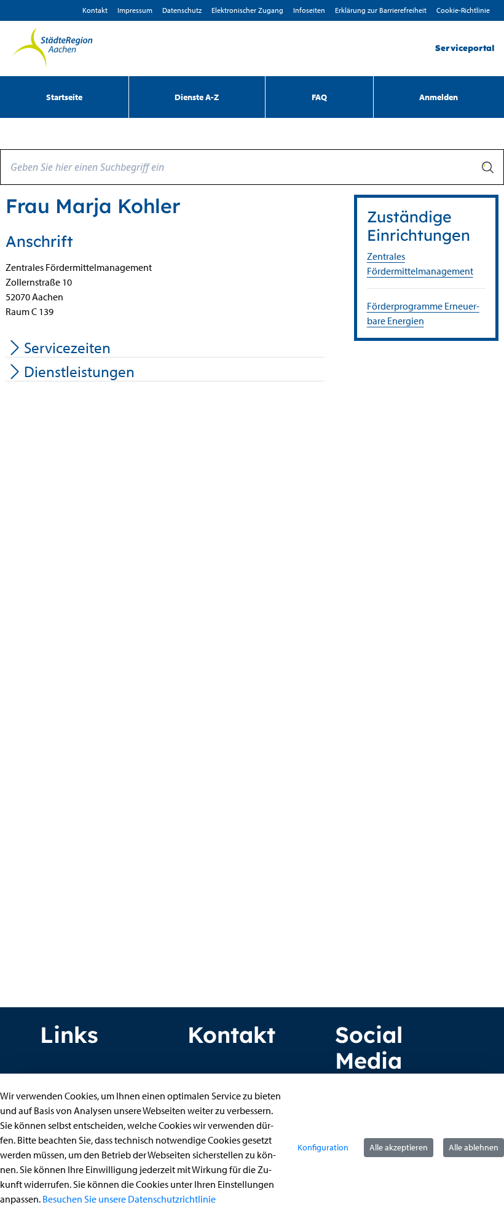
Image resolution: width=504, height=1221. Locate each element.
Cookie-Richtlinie (463, 10)
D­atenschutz (182, 10)
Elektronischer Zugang (247, 10)
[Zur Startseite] (52, 48)
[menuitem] (64, 97)
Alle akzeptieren (398, 1147)
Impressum (134, 10)
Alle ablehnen (473, 1147)
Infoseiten (309, 10)
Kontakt (95, 10)
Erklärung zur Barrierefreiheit (381, 10)
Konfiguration (322, 1147)
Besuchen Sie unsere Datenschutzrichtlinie (129, 1199)
